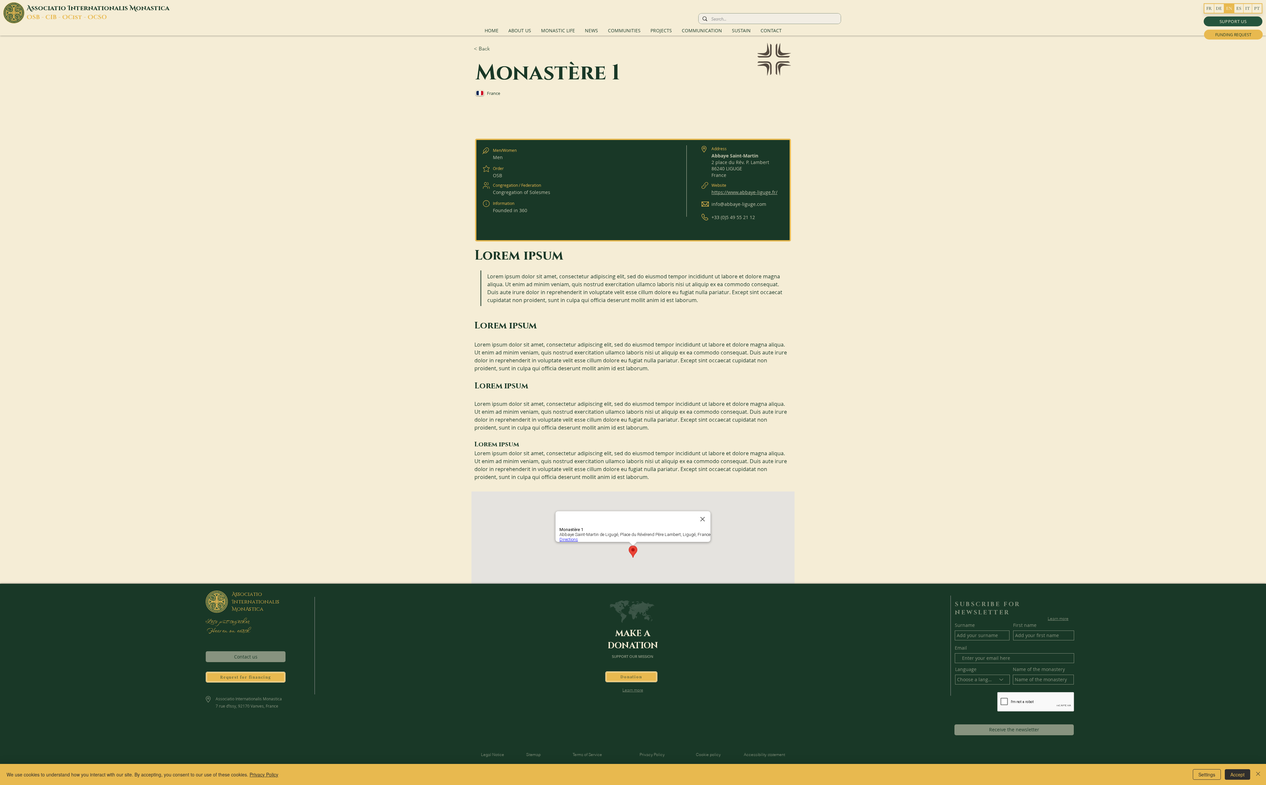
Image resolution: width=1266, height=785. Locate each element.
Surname (965, 625)
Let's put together (227, 622)
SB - (38, 17)
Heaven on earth (227, 631)
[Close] (1258, 774)
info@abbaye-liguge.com (738, 204)
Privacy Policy (264, 774)
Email (961, 648)
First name (1025, 625)
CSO (100, 17)
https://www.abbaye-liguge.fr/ (744, 192)
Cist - (78, 17)
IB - (56, 17)
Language (966, 669)
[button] (1233, 21)
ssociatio (49, 8)
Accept (1237, 774)
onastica (152, 8)
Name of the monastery (1039, 669)
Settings (1206, 774)
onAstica (250, 609)
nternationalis (100, 8)
